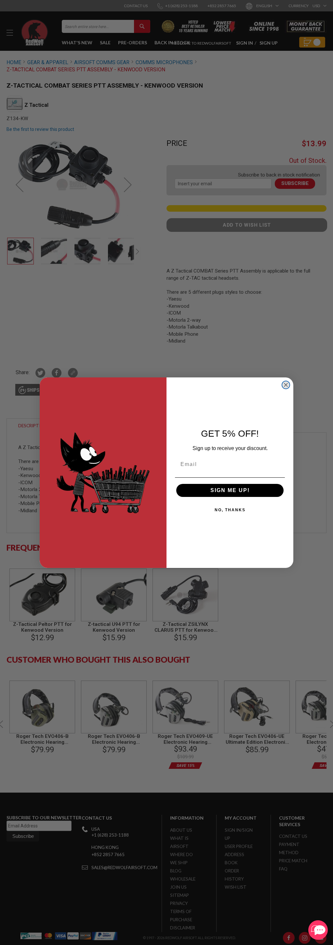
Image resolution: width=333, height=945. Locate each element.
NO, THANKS (230, 510)
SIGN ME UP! (230, 490)
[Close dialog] (286, 385)
